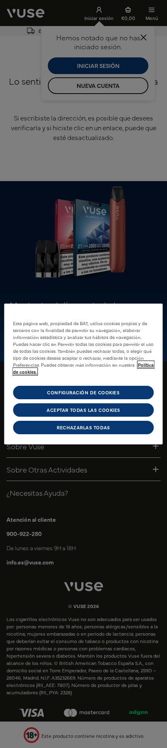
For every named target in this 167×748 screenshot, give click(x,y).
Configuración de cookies (83, 392)
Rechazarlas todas (83, 427)
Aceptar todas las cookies (83, 410)
